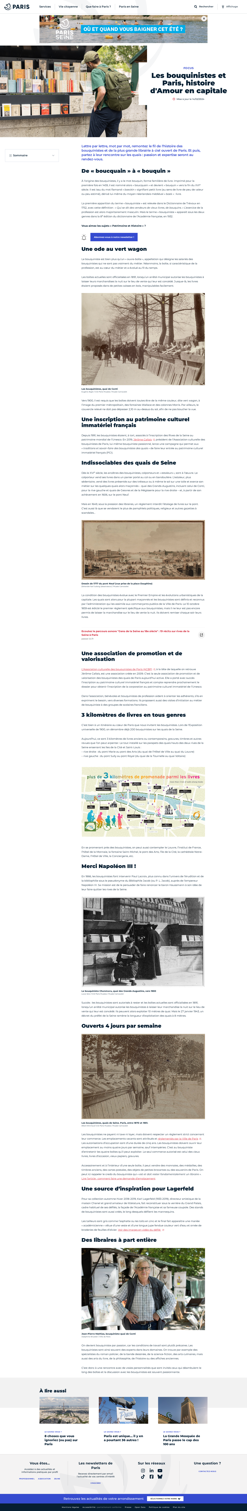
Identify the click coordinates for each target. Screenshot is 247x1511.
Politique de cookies (159, 1507)
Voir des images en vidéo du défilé (139, 1229)
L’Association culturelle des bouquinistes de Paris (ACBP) (116, 669)
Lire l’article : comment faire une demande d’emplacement (118, 1178)
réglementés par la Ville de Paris (178, 1138)
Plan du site (179, 1507)
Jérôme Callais (142, 439)
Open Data (140, 1507)
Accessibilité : (102, 1507)
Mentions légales (70, 1507)
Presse (128, 1507)
